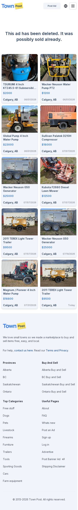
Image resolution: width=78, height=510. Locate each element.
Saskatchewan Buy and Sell (58, 384)
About (45, 408)
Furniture (8, 444)
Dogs (6, 415)
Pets (5, 422)
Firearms (8, 437)
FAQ (44, 415)
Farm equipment (12, 480)
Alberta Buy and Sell (54, 369)
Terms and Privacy (57, 350)
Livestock (8, 430)
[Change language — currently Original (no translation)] (66, 6)
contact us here (23, 350)
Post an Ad (48, 430)
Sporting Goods (12, 466)
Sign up (46, 437)
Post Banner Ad (51, 459)
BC (4, 377)
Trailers (7, 451)
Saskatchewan (11, 384)
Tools (6, 459)
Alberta (7, 369)
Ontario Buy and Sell (54, 391)
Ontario (7, 391)
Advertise (47, 451)
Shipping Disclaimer (53, 466)
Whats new (48, 422)
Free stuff (8, 408)
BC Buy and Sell (51, 377)
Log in (45, 444)
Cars (5, 473)
